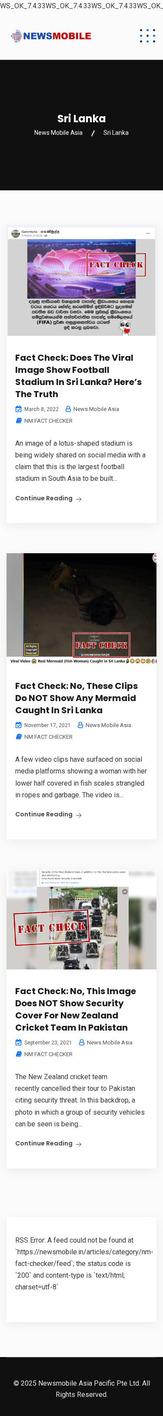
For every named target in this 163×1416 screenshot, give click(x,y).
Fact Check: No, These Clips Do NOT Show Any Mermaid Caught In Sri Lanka (76, 698)
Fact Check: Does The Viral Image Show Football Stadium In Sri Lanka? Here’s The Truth (78, 376)
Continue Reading (44, 498)
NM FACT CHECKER (48, 421)
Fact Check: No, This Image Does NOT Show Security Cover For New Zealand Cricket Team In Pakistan (75, 1009)
